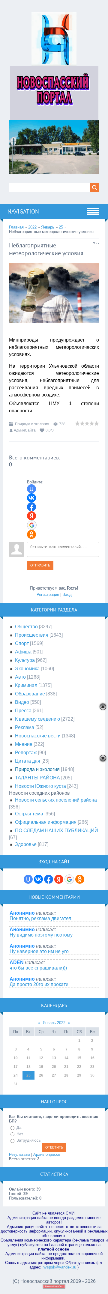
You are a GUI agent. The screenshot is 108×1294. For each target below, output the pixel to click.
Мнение (23, 744)
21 (66, 1067)
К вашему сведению (37, 719)
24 (16, 1075)
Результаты (19, 1154)
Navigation (23, 211)
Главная (16, 227)
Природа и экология (32, 424)
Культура (25, 660)
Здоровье (26, 844)
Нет (19, 1134)
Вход (67, 594)
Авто (20, 677)
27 (54, 1075)
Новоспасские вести (38, 735)
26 (41, 1075)
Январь (47, 227)
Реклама (24, 727)
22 (79, 1067)
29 (79, 1075)
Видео (22, 702)
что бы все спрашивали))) (38, 967)
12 (41, 1058)
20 (54, 1067)
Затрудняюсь (28, 1140)
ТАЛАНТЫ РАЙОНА (37, 777)
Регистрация (48, 594)
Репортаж (26, 752)
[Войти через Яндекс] (31, 515)
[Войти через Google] (32, 525)
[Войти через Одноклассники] (31, 534)
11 (28, 1058)
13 (54, 1058)
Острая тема (29, 813)
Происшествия (31, 635)
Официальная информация (45, 822)
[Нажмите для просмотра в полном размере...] (54, 327)
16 (92, 1058)
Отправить (40, 565)
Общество (26, 626)
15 (79, 1058)
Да (18, 1127)
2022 (32, 227)
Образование (30, 693)
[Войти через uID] (31, 488)
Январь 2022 (54, 1023)
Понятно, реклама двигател (40, 918)
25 (61, 227)
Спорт (22, 643)
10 (16, 1058)
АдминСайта (25, 430)
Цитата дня (27, 761)
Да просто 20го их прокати (39, 984)
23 (92, 1067)
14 (66, 1058)
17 (16, 1067)
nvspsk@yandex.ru (59, 1267)
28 (66, 1075)
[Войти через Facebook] (31, 506)
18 (28, 1067)
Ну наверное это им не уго (39, 951)
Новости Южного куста (40, 786)
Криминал (26, 685)
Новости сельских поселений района (56, 799)
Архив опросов (46, 1154)
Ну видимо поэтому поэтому (41, 934)
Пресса (23, 710)
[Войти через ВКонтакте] (31, 497)
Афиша (23, 651)
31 (16, 1084)
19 (41, 1067)
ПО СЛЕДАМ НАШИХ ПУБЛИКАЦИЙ (56, 830)
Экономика (27, 668)
